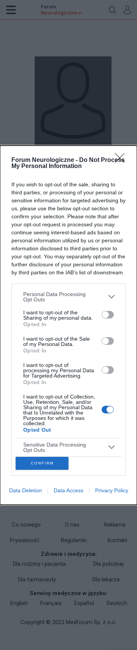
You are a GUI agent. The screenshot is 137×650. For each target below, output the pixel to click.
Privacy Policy (111, 490)
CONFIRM (42, 463)
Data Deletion (25, 490)
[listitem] (68, 296)
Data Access (68, 490)
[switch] (108, 315)
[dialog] (68, 325)
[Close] (122, 160)
